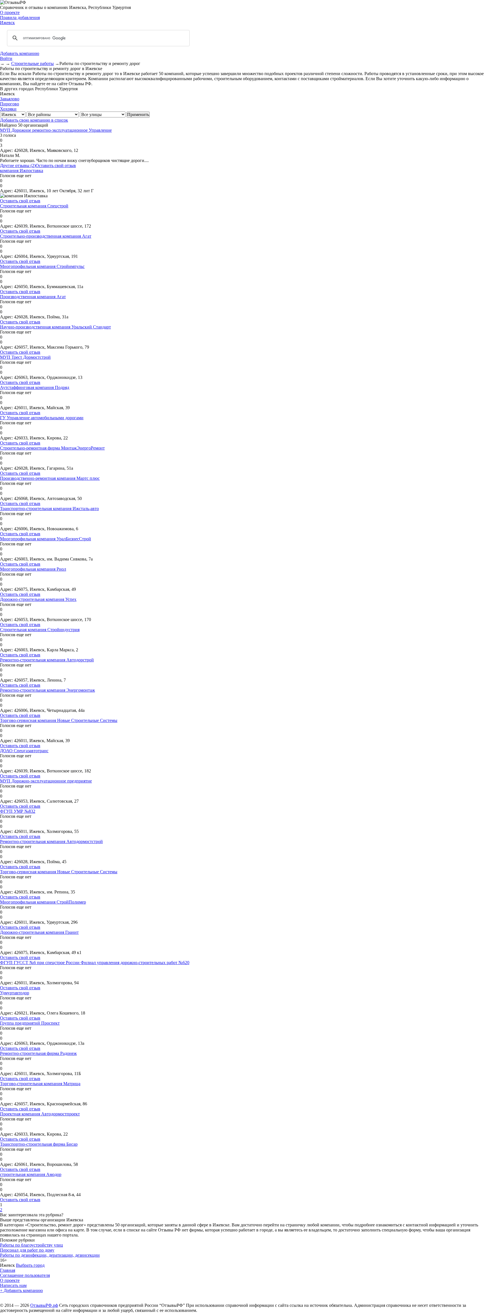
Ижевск (7, 22)
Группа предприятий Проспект (30, 1023)
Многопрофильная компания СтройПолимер (43, 902)
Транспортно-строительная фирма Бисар (39, 1144)
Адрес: (6, 150)
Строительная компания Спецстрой (34, 205)
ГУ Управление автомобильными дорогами (41, 417)
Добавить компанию (19, 53)
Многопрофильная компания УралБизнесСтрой (45, 538)
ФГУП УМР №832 (17, 811)
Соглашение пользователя (25, 1275)
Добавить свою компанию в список (34, 120)
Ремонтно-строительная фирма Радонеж (38, 1053)
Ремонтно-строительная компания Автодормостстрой (51, 841)
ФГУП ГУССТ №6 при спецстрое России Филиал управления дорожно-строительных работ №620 (94, 962)
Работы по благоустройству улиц (31, 1245)
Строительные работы (32, 63)
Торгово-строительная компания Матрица (40, 1083)
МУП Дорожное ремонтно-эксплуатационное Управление (56, 130)
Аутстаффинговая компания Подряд (34, 387)
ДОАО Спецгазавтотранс (24, 750)
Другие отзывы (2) (18, 165)
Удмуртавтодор (14, 992)
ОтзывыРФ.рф (44, 1305)
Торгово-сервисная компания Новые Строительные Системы (58, 720)
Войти (6, 58)
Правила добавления (20, 17)
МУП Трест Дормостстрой (25, 357)
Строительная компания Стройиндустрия (40, 629)
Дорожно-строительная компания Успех (38, 599)
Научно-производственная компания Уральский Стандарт (55, 327)
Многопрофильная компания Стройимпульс (42, 266)
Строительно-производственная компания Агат (45, 236)
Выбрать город (30, 1265)
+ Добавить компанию (21, 1290)
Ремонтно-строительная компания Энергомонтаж (47, 690)
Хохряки (8, 108)
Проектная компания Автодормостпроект (40, 1113)
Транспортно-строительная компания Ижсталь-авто (49, 508)
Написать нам (13, 1285)
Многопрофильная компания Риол (33, 569)
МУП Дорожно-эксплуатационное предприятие (46, 781)
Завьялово (9, 98)
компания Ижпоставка (21, 170)
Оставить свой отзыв (56, 165)
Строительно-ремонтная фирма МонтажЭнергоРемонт (52, 448)
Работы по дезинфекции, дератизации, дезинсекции (50, 1255)
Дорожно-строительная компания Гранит (39, 932)
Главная (7, 1270)
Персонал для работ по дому (27, 1250)
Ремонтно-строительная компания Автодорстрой (47, 659)
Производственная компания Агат (33, 296)
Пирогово (9, 103)
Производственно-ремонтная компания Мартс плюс (50, 478)
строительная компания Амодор (30, 1174)
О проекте (10, 12)
